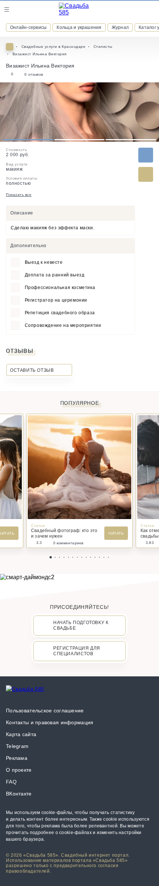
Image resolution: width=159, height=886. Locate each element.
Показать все (18, 195)
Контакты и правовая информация (49, 722)
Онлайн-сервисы (28, 27)
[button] (51, 557)
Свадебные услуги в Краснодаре (53, 47)
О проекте (19, 770)
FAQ (11, 782)
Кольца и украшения (79, 27)
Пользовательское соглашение (45, 710)
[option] (79, 112)
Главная (9, 46)
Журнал (120, 27)
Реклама (16, 758)
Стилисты (103, 47)
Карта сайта (21, 734)
